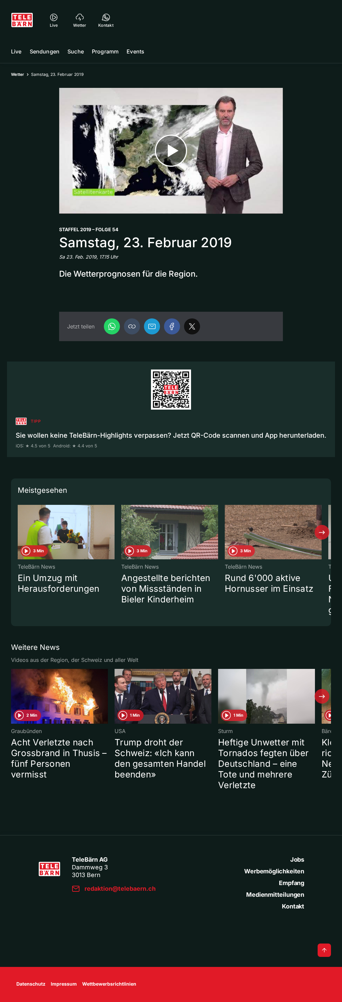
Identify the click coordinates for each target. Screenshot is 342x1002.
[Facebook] (172, 326)
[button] (132, 326)
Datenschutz (30, 984)
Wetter (17, 74)
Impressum (64, 984)
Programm (105, 51)
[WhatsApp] (112, 326)
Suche (75, 51)
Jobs (297, 859)
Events (135, 51)
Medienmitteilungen (275, 894)
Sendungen (44, 51)
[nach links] (20, 532)
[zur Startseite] (22, 20)
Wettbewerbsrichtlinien (109, 984)
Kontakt (293, 906)
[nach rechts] (322, 532)
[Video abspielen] (171, 151)
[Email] (152, 326)
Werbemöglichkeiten (274, 871)
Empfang (291, 882)
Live (16, 51)
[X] (192, 326)
